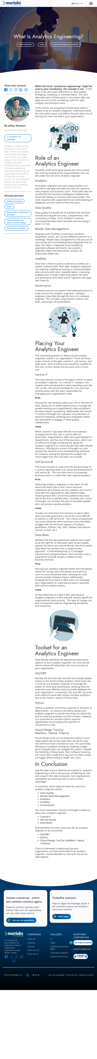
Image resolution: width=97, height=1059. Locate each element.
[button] (57, 3)
